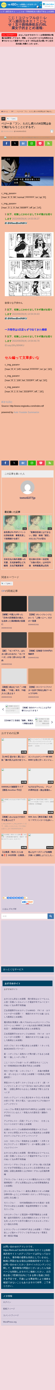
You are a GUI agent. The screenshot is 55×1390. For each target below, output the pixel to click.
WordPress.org (9, 1322)
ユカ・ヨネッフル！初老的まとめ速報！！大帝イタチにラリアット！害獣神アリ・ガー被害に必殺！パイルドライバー (26, 1144)
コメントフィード (11, 1315)
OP (3, 118)
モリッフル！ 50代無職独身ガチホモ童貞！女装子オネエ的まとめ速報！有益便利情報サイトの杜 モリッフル (27, 1206)
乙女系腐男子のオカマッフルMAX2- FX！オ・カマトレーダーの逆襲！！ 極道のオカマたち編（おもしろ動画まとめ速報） (27, 1013)
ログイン (7, 1302)
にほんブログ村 (9, 909)
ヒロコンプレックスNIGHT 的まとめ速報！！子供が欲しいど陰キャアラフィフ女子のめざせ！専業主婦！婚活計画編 (27, 1232)
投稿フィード (9, 1309)
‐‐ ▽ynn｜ (12, 119)
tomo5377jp (27, 497)
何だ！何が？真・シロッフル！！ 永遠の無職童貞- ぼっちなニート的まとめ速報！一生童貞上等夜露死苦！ (27, 1074)
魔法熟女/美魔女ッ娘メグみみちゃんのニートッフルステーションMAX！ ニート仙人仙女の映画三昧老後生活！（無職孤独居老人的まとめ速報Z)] (27, 1025)
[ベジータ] (27, 172)
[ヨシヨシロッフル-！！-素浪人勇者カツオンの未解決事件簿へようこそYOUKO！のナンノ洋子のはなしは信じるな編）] (27, 1194)
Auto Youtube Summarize (26, 412)
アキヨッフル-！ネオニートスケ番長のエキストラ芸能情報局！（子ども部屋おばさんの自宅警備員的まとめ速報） (27, 1182)
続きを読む (7, 402)
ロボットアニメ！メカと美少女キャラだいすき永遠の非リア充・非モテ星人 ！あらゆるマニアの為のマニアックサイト (27, 1100)
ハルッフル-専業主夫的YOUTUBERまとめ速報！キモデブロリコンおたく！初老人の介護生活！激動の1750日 (27, 1112)
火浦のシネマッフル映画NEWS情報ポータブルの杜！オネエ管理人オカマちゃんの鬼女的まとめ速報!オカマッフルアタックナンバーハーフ (27, 1132)
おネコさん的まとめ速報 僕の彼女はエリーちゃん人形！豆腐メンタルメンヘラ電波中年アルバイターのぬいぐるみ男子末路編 (26, 1002)
